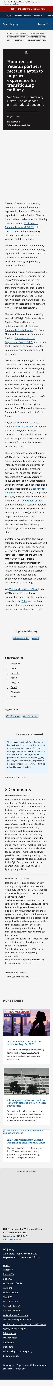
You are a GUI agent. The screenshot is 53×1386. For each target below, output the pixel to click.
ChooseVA (8, 1269)
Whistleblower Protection (15, 1315)
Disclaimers (8, 1342)
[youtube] (4, 1223)
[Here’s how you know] (26, 3)
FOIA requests (10, 1337)
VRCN (24, 601)
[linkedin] (29, 1223)
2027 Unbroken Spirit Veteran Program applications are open (26, 1141)
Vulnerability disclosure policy (17, 1351)
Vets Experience (30, 716)
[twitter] (9, 1223)
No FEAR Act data (11, 1310)
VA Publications (10, 1292)
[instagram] (24, 1223)
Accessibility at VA (11, 1306)
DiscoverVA (8, 1274)
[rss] (14, 1223)
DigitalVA (7, 1278)
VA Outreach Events (12, 1283)
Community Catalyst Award (19, 330)
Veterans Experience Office (23, 589)
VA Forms (7, 1287)
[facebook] (19, 1223)
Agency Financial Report (14, 1328)
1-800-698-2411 (12, 1239)
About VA (7, 1297)
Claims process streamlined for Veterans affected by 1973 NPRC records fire (26, 1102)
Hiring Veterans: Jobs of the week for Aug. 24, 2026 (24, 1043)
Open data (8, 1347)
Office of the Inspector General (18, 1319)
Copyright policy (11, 1356)
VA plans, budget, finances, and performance (24, 1324)
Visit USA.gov (19, 1368)
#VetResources (13, 716)
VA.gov (6, 1265)
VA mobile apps (10, 1301)
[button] (26, 8)
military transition (21, 638)
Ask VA (40, 751)
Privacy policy (9, 1333)
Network (35, 638)
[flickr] (34, 1223)
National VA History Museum (19, 426)
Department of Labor (32, 500)
